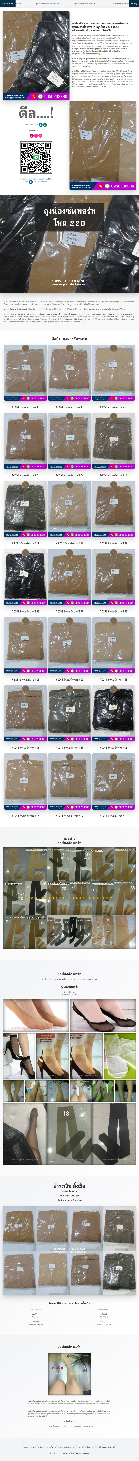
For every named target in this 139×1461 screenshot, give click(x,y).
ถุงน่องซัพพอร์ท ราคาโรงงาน (47, 1447)
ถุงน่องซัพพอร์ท (29, 1447)
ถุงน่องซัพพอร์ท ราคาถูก (86, 1447)
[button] (25, 373)
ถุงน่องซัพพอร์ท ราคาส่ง (67, 1447)
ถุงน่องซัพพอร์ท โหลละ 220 (106, 1447)
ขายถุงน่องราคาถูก (40, 181)
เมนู (135, 3)
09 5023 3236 (33, 124)
